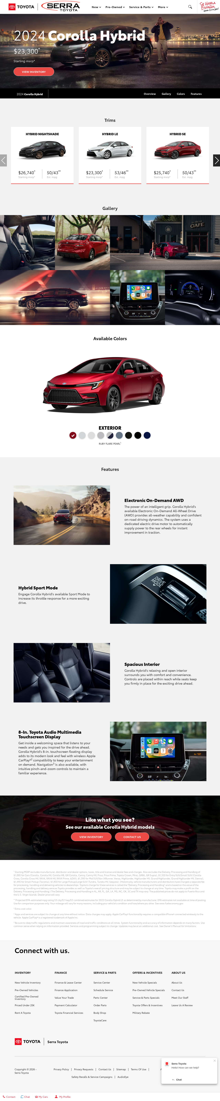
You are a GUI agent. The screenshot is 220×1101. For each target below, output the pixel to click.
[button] (190, 7)
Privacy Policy (61, 1069)
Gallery (166, 94)
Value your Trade (64, 997)
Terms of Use (138, 1069)
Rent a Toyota (23, 1012)
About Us (177, 982)
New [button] (96, 7)
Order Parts (100, 1005)
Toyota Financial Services (69, 1012)
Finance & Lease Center (68, 982)
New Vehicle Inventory (28, 982)
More (162, 7)
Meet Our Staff (180, 997)
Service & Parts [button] (140, 7)
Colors (181, 94)
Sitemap (121, 1069)
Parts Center (101, 997)
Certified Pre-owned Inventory (26, 998)
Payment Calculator (66, 1005)
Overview (150, 94)
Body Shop (100, 1012)
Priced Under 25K (25, 1005)
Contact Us (132, 837)
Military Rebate (141, 1012)
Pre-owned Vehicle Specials (149, 990)
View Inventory (34, 72)
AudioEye (123, 1076)
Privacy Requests (83, 1069)
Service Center (102, 982)
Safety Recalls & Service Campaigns (92, 1076)
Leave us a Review (182, 1005)
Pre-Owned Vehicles (26, 990)
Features (196, 94)
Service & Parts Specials (146, 997)
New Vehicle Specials (145, 982)
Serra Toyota (22, 1072)
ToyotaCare (100, 1020)
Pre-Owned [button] (113, 7)
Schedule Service (103, 990)
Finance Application (66, 990)
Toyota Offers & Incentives (148, 1005)
